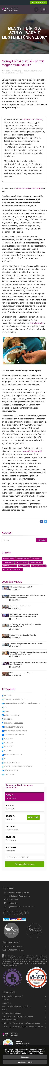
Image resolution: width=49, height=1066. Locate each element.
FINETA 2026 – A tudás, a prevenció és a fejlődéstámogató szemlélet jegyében (23, 615)
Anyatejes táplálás (8, 559)
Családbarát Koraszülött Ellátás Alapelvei (21, 703)
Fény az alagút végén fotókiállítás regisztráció (22, 1026)
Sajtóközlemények (10, 762)
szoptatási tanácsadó (32, 451)
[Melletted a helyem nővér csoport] (16, 913)
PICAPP (4, 1010)
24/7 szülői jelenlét (21, 562)
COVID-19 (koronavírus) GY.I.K (14, 699)
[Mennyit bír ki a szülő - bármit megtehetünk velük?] (10, 9)
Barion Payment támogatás (13, 950)
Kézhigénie (7, 719)
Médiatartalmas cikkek (38, 566)
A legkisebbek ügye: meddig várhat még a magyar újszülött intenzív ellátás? (27, 596)
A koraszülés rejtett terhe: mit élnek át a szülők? (26, 643)
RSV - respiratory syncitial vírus (12, 569)
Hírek (5, 711)
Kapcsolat (6, 1000)
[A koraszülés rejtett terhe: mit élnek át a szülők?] (5, 644)
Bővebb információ (25, 1062)
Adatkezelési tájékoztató (12, 996)
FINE (4, 707)
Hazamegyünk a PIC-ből (11, 1013)
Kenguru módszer (10, 715)
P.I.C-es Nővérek (8, 562)
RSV (4, 758)
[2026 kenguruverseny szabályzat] (5, 674)
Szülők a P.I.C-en (10, 770)
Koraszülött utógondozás (14, 731)
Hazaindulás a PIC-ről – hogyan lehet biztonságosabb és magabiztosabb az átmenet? (28, 653)
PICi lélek (6, 751)
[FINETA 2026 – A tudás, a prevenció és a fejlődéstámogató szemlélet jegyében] (5, 615)
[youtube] (21, 913)
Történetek (8, 774)
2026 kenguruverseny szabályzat (20, 673)
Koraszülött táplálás (12, 727)
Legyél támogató (39, 2)
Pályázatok (7, 739)
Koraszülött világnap (23, 559)
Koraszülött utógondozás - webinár (17, 1016)
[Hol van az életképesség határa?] (5, 588)
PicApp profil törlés (10, 1020)
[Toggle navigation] (44, 9)
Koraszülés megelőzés (12, 723)
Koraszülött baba (24, 566)
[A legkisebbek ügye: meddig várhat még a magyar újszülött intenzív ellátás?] (5, 596)
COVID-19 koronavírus (9, 566)
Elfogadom (25, 1057)
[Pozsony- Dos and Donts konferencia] (5, 636)
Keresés (42, 540)
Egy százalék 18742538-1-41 (13, 946)
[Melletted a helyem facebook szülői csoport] (11, 913)
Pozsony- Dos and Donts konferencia (22, 635)
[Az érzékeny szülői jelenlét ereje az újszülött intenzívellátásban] (5, 625)
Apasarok (7, 695)
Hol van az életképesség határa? (20, 587)
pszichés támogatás (36, 562)
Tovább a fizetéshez (24, 864)
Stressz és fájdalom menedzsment (17, 766)
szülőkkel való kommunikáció (29, 188)
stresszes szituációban (31, 119)
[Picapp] (26, 913)
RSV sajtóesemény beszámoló (20, 606)
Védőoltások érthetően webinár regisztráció (21, 1023)
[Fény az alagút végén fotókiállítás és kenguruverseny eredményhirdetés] (5, 663)
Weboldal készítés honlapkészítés (16, 1006)
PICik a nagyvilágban (12, 754)
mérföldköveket (37, 323)
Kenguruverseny (36, 559)
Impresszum (6, 1003)
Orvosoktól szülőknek (13, 735)
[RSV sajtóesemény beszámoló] (5, 607)
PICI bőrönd (7, 747)
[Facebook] (5, 913)
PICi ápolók (7, 743)
